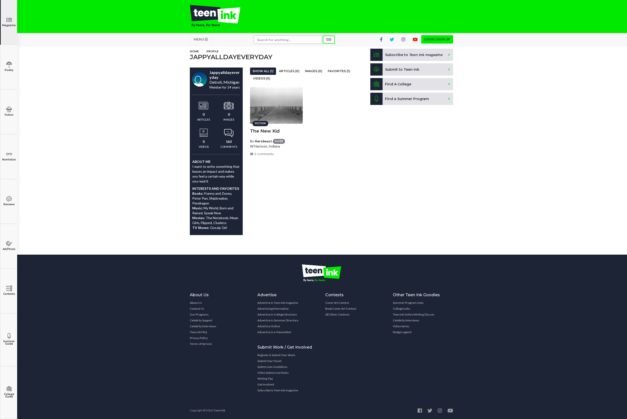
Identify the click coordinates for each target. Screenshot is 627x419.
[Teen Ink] (220, 16)
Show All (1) (263, 71)
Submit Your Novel (269, 361)
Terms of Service (201, 344)
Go (328, 39)
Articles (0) (289, 71)
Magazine (9, 25)
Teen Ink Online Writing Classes (413, 314)
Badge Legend (402, 332)
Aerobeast (263, 141)
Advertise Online (268, 326)
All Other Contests (337, 314)
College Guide (9, 395)
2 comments (263, 154)
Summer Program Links (408, 303)
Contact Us (197, 308)
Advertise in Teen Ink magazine (277, 303)
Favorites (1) (339, 71)
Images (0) (313, 71)
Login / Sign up (437, 39)
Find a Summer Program (407, 99)
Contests (9, 293)
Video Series (401, 326)
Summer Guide (9, 342)
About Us (196, 303)
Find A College (398, 84)
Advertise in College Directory (277, 314)
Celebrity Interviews (203, 326)
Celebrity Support (201, 320)
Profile (212, 51)
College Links (401, 308)
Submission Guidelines (272, 367)
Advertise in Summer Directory (277, 320)
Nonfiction (9, 159)
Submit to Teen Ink (402, 69)
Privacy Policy (199, 338)
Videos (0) (261, 78)
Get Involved (265, 384)
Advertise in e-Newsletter (274, 332)
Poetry (9, 70)
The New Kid (265, 131)
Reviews (9, 204)
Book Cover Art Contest (340, 308)
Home (194, 51)
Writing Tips (265, 378)
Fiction (9, 114)
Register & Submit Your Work (276, 355)
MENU (199, 39)
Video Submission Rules (273, 372)
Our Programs (199, 314)
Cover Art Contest (337, 303)
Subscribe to (414, 55)
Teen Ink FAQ (198, 332)
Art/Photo (9, 249)
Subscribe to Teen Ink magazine (277, 390)
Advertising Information (273, 308)
